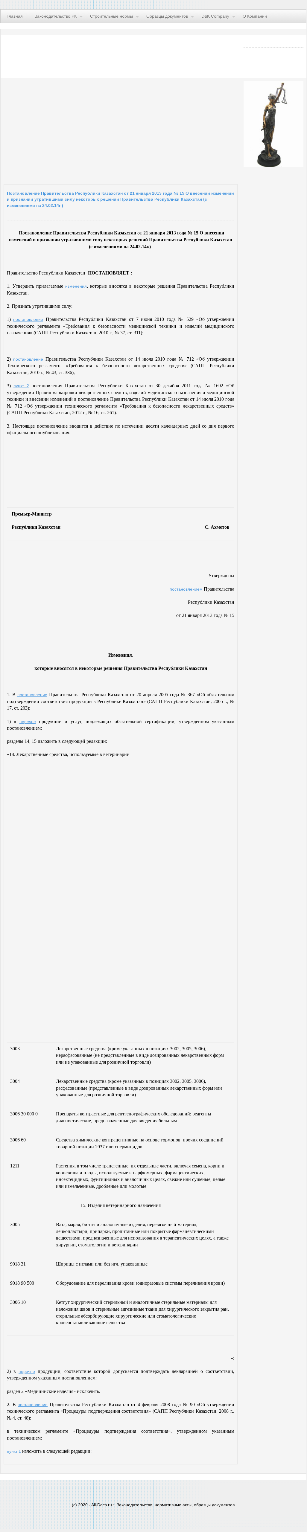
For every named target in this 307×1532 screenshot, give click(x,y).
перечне (27, 721)
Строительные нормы (111, 16)
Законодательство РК (56, 16)
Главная (15, 16)
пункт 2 (21, 385)
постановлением (186, 589)
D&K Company (215, 16)
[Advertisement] (77, 130)
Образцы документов (167, 16)
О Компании (255, 16)
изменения (76, 286)
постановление (28, 319)
